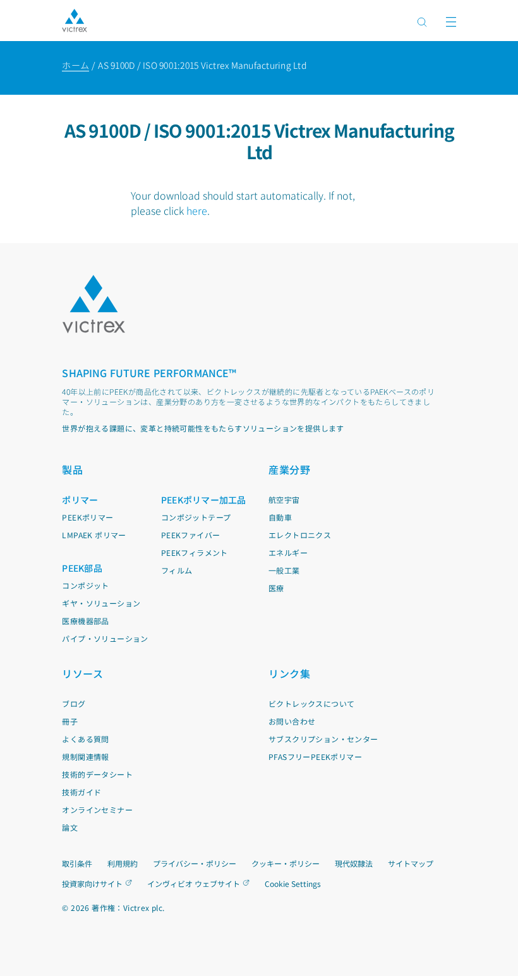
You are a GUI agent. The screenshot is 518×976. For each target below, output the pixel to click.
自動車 (280, 517)
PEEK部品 (82, 568)
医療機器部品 (85, 620)
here (196, 210)
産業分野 (289, 469)
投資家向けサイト (92, 883)
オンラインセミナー (97, 809)
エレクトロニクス (299, 534)
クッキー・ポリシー (285, 863)
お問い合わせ (291, 721)
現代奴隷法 (354, 863)
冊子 (70, 721)
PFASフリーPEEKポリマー (315, 756)
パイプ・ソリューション (105, 638)
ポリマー (80, 499)
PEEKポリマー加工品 (203, 499)
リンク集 (289, 673)
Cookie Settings (293, 884)
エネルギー (288, 552)
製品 (72, 469)
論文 (70, 827)
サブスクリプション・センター (323, 738)
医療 (276, 587)
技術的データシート (97, 774)
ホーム (75, 65)
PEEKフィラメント (194, 552)
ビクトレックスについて (311, 703)
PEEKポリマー (87, 517)
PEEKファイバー (190, 534)
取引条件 (77, 863)
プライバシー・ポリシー (194, 863)
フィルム (177, 570)
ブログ (73, 703)
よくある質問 (85, 738)
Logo (93, 304)
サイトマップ (410, 863)
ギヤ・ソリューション (101, 603)
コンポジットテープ (196, 517)
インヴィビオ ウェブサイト (193, 883)
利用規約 (122, 863)
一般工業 (284, 570)
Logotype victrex (74, 20)
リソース (82, 673)
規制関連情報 (85, 756)
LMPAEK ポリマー (94, 534)
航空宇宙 (284, 499)
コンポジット (85, 585)
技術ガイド (81, 791)
